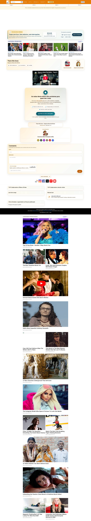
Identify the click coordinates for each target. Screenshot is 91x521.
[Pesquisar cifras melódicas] (22, 2)
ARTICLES (36, 2)
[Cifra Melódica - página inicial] (8, 2)
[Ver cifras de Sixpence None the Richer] (78, 63)
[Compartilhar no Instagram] (40, 180)
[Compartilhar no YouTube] (54, 180)
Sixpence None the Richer (14, 62)
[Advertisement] (45, 20)
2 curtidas (30, 65)
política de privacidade (47, 210)
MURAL (25, 2)
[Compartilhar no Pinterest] (50, 180)
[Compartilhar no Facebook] (43, 180)
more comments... (45, 176)
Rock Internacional (67, 67)
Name (10, 149)
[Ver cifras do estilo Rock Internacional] (67, 63)
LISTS (30, 2)
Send (80, 171)
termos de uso (35, 210)
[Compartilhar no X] (47, 180)
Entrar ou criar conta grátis (46, 113)
